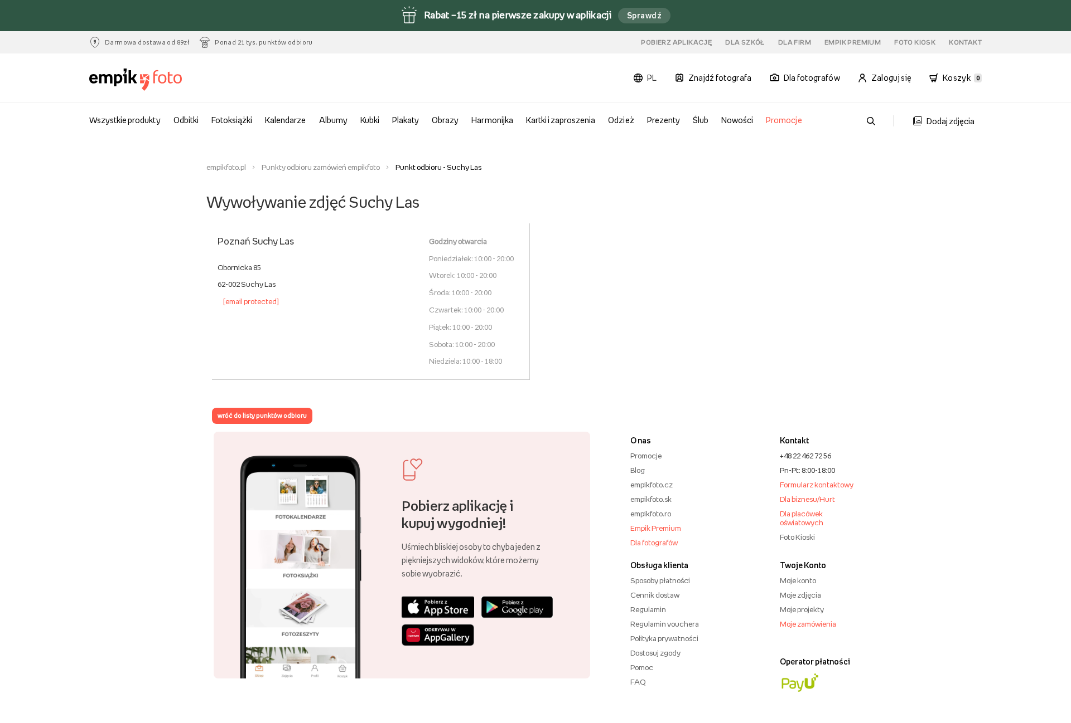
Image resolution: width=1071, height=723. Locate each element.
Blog (637, 470)
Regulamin (648, 609)
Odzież (621, 120)
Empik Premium (852, 42)
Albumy (333, 120)
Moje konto (798, 580)
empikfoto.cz (651, 484)
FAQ (637, 682)
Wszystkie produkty (125, 120)
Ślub (700, 120)
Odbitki (186, 120)
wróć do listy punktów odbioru (262, 415)
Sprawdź (644, 15)
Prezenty (663, 120)
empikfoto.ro (650, 513)
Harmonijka (492, 120)
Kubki (369, 120)
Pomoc (641, 667)
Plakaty (405, 120)
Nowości (737, 120)
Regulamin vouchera (664, 624)
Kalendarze (285, 120)
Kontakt (965, 42)
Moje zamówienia (808, 624)
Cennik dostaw (654, 595)
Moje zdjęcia (800, 595)
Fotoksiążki (231, 120)
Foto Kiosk (914, 42)
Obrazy (445, 120)
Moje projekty (802, 609)
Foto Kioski (797, 537)
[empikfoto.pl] (157, 80)
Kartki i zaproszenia (561, 120)
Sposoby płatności (660, 580)
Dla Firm (794, 42)
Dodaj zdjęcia (950, 121)
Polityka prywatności (664, 638)
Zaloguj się (891, 78)
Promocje (784, 120)
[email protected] (251, 301)
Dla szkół (745, 42)
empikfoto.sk (651, 499)
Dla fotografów (654, 542)
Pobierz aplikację (676, 42)
